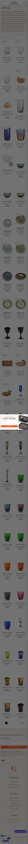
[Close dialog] (27, 415)
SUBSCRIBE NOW (9, 426)
